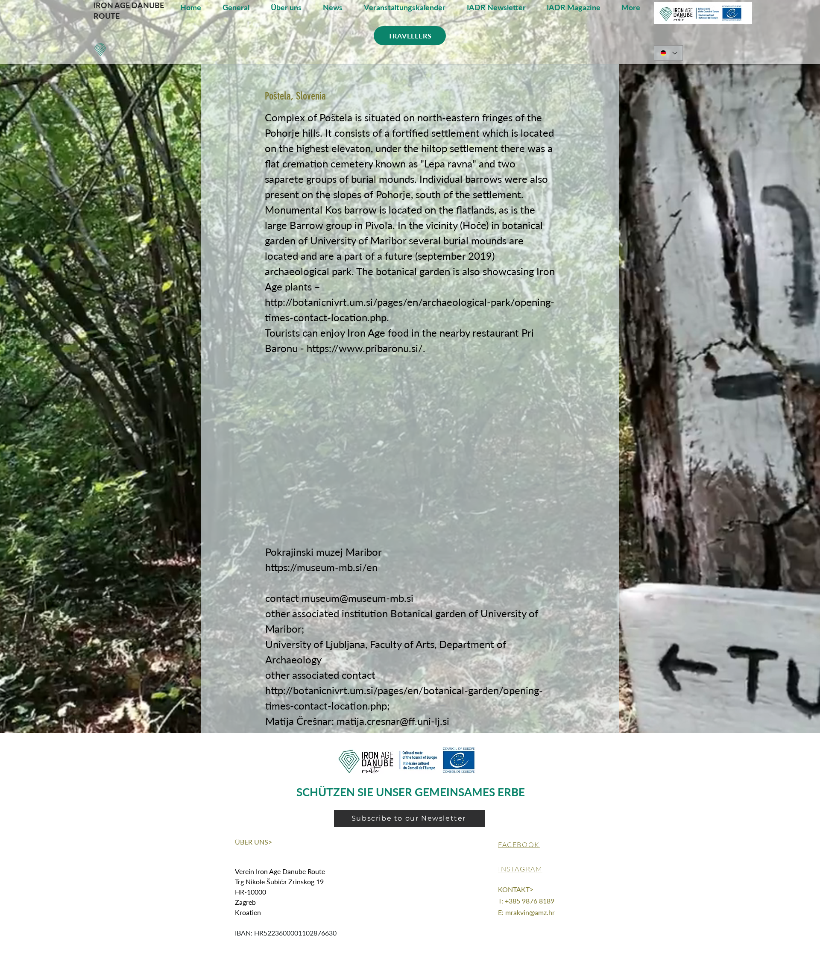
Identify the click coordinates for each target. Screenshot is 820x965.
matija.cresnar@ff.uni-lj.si (393, 721)
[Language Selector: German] (668, 53)
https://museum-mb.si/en (321, 567)
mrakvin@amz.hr (530, 912)
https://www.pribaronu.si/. (366, 348)
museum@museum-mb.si (357, 598)
